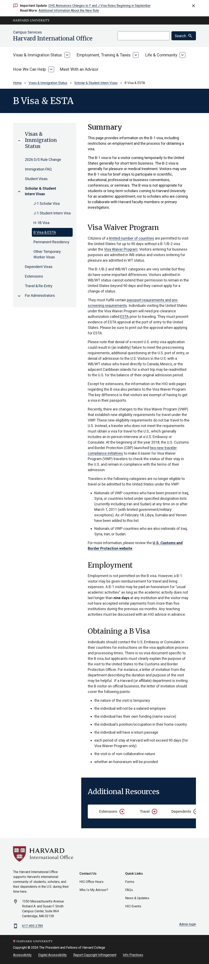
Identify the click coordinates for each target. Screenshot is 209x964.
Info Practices (133, 955)
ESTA (124, 316)
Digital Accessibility (52, 955)
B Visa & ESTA (44, 232)
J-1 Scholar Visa (46, 203)
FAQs (129, 890)
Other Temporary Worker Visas (47, 254)
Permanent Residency (51, 242)
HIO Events (133, 906)
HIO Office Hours (91, 882)
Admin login (187, 924)
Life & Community (161, 55)
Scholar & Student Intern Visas (96, 83)
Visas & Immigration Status (37, 55)
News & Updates (137, 898)
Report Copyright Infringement (94, 955)
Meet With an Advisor (79, 69)
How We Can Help (29, 69)
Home (17, 83)
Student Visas (36, 179)
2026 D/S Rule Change (43, 159)
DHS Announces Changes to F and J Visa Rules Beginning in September (99, 6)
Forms (129, 882)
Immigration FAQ (38, 169)
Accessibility (22, 955)
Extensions (34, 276)
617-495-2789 (32, 926)
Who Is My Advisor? (93, 890)
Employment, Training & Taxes (103, 55)
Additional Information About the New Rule (69, 10)
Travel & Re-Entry (38, 286)
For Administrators (40, 295)
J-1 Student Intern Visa (52, 213)
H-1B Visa (41, 223)
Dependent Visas (38, 267)
